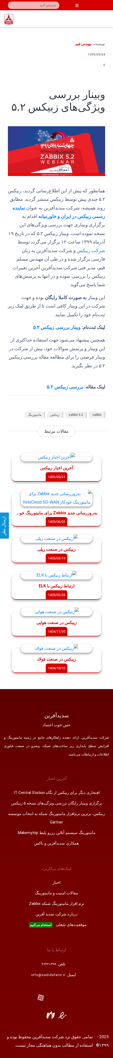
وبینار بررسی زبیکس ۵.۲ (57, 327)
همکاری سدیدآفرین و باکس (56, 843)
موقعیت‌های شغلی (58, 924)
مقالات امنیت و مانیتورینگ (56, 893)
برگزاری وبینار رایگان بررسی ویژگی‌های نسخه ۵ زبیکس (56, 803)
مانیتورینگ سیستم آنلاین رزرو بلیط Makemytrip (56, 832)
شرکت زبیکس (91, 250)
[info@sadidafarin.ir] (98, 5)
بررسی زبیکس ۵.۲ (65, 386)
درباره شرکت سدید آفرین (56, 914)
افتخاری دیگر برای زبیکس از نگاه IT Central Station (57, 792)
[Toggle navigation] (106, 18)
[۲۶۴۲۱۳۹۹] (105, 5)
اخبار (56, 882)
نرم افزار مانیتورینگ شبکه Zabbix (56, 903)
